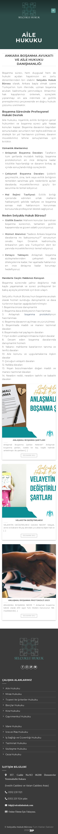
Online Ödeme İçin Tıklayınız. (22, 812)
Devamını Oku (29, 455)
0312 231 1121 (15, 792)
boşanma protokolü (37, 314)
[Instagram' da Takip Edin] (27, 667)
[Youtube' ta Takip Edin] (35, 667)
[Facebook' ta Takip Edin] (23, 667)
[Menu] (53, 10)
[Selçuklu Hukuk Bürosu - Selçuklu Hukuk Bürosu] (29, 10)
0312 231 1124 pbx (17, 798)
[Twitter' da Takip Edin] (31, 667)
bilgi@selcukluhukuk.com (20, 805)
